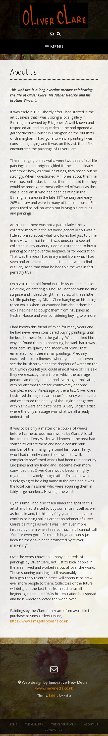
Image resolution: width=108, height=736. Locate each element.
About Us (91, 724)
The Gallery (34, 724)
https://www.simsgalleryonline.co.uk (39, 621)
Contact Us (53, 729)
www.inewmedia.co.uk (54, 688)
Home (13, 724)
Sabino (54, 695)
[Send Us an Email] (52, 34)
